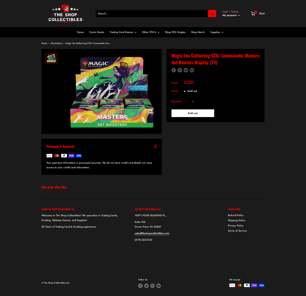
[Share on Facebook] (173, 70)
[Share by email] (192, 70)
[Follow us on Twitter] (146, 285)
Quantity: (176, 101)
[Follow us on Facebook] (140, 285)
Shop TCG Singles (175, 32)
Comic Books (96, 32)
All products (56, 43)
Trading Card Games (121, 32)
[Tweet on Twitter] (186, 70)
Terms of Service (237, 231)
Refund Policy (236, 215)
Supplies (215, 32)
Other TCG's (149, 32)
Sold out (193, 113)
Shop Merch (198, 32)
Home (80, 32)
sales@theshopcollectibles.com (152, 233)
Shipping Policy (236, 220)
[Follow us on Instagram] (152, 285)
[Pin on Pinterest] (180, 70)
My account (229, 15)
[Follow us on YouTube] (158, 285)
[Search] (212, 13)
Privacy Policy (236, 225)
